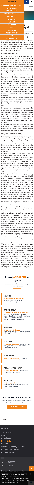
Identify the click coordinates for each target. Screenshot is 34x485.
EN (31, 2)
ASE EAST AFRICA (12, 33)
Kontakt (4, 444)
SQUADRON (12, 25)
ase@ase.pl (9, 466)
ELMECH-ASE (11, 19)
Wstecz (5, 419)
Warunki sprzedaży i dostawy (13, 447)
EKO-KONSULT (12, 16)
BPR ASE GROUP (11, 11)
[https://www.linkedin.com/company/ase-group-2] (5, 428)
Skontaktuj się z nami (17, 407)
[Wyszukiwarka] (26, 2)
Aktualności (6, 438)
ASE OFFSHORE (12, 8)
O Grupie (4, 435)
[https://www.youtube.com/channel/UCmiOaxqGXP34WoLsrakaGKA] (2, 428)
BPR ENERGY (8, 327)
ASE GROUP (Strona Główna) (11, 5)
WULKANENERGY (11, 38)
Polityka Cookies (8, 452)
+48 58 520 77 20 (11, 462)
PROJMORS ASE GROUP (12, 14)
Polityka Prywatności (10, 449)
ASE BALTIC (12, 30)
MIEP (12, 27)
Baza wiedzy (6, 441)
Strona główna (7, 432)
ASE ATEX (12, 22)
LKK (12, 36)
